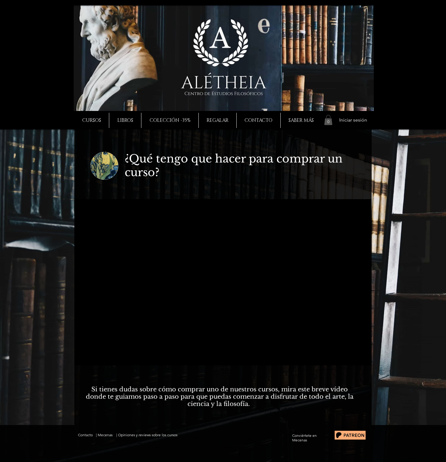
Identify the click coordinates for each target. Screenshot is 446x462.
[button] (328, 120)
